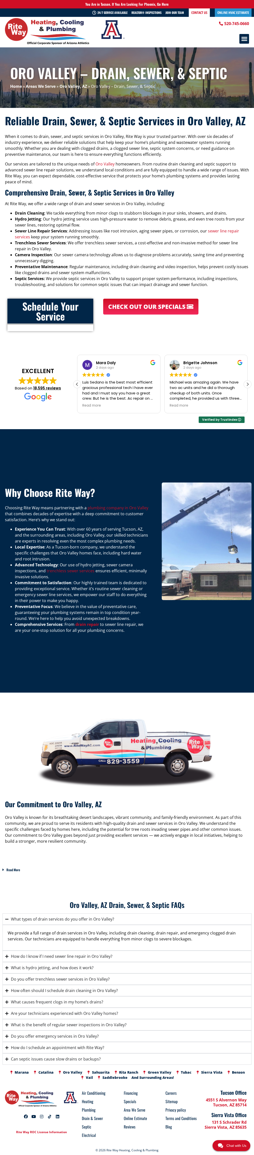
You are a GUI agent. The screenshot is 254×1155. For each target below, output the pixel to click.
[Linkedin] (58, 1117)
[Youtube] (34, 1117)
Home (16, 86)
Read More (13, 869)
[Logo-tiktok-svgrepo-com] (50, 1117)
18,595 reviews (47, 388)
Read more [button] (91, 405)
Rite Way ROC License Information (41, 1132)
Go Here (163, 4)
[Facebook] (26, 1117)
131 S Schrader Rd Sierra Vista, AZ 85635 (226, 1125)
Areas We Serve (41, 86)
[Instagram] (42, 1117)
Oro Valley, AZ (73, 86)
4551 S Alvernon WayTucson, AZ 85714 (226, 1102)
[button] (244, 39)
